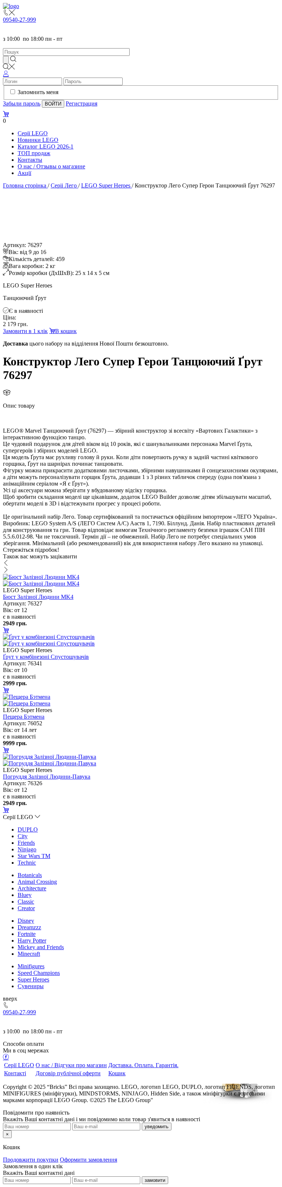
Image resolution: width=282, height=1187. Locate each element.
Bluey (25, 895)
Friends (26, 843)
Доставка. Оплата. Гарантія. (143, 1065)
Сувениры (31, 986)
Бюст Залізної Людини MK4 (38, 597)
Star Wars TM (34, 856)
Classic (26, 901)
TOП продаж (34, 153)
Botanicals (30, 875)
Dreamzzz (29, 927)
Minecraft (29, 954)
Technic (27, 862)
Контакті (15, 1073)
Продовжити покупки (30, 1159)
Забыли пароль (21, 103)
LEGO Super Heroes (105, 185)
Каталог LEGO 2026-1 (45, 146)
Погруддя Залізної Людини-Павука (46, 776)
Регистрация (81, 103)
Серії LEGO (33, 133)
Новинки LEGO (38, 140)
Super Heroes (33, 979)
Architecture (32, 888)
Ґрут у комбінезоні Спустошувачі (46, 657)
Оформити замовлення (88, 1159)
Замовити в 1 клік (25, 331)
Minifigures (31, 966)
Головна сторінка (24, 185)
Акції (24, 173)
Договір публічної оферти (68, 1073)
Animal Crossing (37, 882)
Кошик (117, 1073)
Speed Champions (39, 973)
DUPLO (28, 829)
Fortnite (27, 934)
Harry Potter (32, 940)
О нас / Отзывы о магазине (51, 166)
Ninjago (27, 849)
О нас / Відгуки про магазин (71, 1065)
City (23, 836)
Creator (26, 908)
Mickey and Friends (41, 947)
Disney (26, 921)
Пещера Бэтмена (23, 717)
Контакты (30, 160)
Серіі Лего (64, 185)
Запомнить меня (38, 92)
